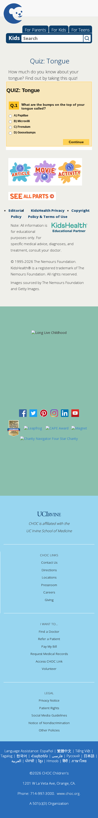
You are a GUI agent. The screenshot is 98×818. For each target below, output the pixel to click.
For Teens (80, 30)
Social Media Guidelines (49, 715)
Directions (49, 570)
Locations (49, 577)
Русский (73, 755)
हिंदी (65, 760)
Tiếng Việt (82, 750)
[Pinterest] (44, 413)
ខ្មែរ (41, 760)
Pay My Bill (49, 646)
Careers (49, 592)
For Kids (58, 30)
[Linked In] (64, 413)
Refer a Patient (49, 639)
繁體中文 (64, 750)
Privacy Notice (49, 700)
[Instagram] (54, 413)
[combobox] (52, 38)
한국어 (21, 755)
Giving (49, 600)
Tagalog (6, 755)
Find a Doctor (49, 631)
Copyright (80, 210)
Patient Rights (49, 708)
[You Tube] (75, 413)
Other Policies (49, 730)
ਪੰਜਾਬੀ (30, 760)
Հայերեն (39, 755)
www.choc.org (68, 793)
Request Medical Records (49, 654)
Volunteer (49, 669)
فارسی (57, 755)
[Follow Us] (33, 413)
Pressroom (49, 585)
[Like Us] (23, 413)
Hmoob (53, 760)
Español (46, 750)
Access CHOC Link (49, 661)
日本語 (89, 755)
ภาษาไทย (79, 760)
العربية (16, 760)
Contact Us (49, 562)
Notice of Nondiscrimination (49, 723)
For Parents (35, 30)
